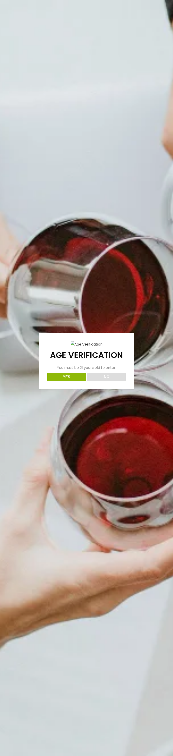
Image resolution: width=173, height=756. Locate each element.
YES (66, 377)
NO (106, 377)
